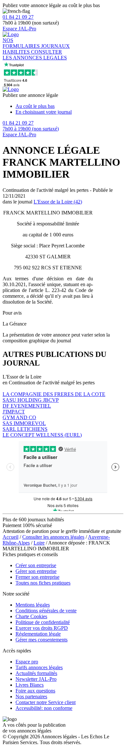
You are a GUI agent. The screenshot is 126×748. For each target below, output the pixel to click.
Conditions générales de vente (46, 610)
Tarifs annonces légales (39, 667)
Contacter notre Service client (46, 702)
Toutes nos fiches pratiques (43, 583)
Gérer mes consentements (42, 639)
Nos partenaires (31, 696)
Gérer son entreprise (36, 571)
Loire (39, 542)
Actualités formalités (36, 673)
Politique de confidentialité (43, 622)
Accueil (10, 537)
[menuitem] (69, 106)
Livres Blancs (30, 685)
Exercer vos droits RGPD (42, 628)
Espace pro (27, 661)
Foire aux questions (35, 690)
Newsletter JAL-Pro (36, 679)
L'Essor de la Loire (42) (58, 201)
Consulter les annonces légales (53, 537)
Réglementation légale (38, 634)
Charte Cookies (31, 616)
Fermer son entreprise (37, 577)
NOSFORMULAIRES (22, 43)
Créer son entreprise (36, 565)
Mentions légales (33, 605)
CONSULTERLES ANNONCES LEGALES (35, 54)
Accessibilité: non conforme (44, 708)
